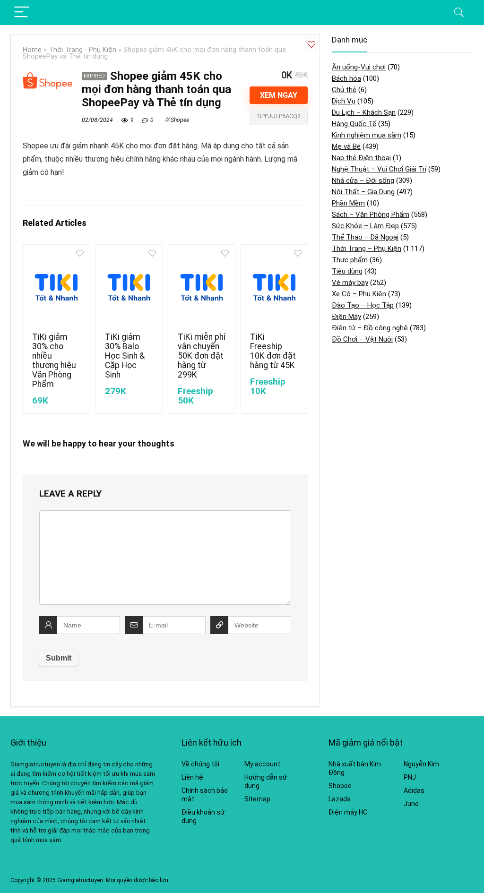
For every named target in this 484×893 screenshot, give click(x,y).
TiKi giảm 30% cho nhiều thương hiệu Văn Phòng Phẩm (54, 360)
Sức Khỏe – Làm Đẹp (365, 226)
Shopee (180, 120)
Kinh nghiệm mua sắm (366, 135)
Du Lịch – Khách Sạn (364, 112)
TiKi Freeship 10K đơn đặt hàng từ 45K (273, 351)
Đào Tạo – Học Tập (363, 305)
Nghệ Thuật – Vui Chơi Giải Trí (379, 169)
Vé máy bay (350, 282)
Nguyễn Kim (421, 764)
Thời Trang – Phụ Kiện (366, 248)
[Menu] (21, 12)
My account (262, 764)
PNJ (410, 777)
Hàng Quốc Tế (354, 124)
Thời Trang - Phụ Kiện (82, 50)
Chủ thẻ (344, 90)
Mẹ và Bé (346, 146)
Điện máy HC (347, 812)
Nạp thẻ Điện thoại (361, 158)
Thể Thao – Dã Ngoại (365, 237)
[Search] (459, 12)
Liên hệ (192, 777)
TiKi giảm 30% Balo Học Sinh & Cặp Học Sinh (125, 355)
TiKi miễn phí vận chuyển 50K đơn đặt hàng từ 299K (201, 355)
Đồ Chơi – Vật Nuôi (362, 339)
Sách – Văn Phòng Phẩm (370, 214)
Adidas (414, 790)
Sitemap (257, 799)
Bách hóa (346, 78)
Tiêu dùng (347, 271)
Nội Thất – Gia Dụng (363, 192)
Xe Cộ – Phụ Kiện (359, 294)
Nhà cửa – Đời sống (363, 180)
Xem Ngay (278, 95)
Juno (411, 803)
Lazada (339, 799)
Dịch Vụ (343, 101)
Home (32, 50)
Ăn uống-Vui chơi (359, 67)
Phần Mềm (348, 203)
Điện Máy (346, 316)
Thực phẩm (350, 260)
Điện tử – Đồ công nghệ (370, 328)
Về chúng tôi (200, 764)
